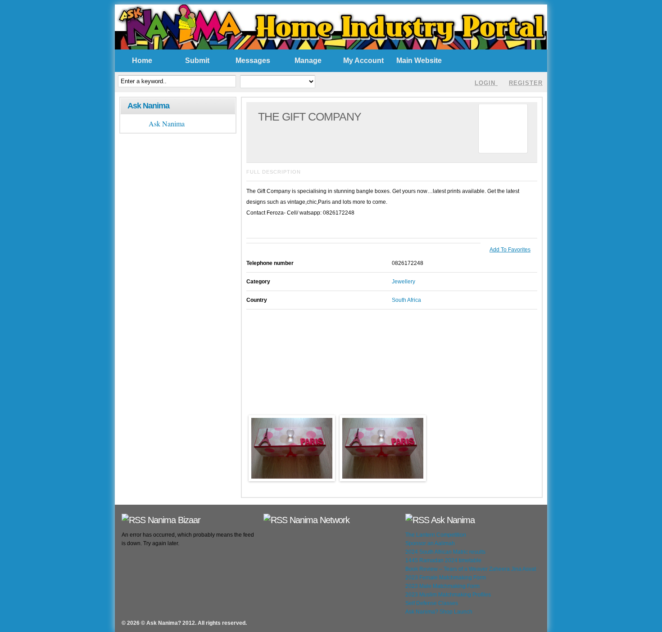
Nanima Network (319, 520)
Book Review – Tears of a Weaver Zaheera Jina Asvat (470, 569)
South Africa (406, 300)
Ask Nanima (148, 105)
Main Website (419, 60)
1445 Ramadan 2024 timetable (443, 560)
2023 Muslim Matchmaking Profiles (448, 595)
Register (526, 83)
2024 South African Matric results (445, 552)
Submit (197, 60)
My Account (363, 60)
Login (485, 83)
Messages (253, 60)
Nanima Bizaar (174, 520)
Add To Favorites (510, 250)
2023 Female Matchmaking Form (445, 577)
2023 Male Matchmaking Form (442, 586)
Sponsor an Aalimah (430, 543)
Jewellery (403, 281)
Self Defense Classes (431, 603)
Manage (308, 60)
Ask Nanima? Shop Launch (438, 612)
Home (142, 60)
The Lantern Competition (435, 535)
